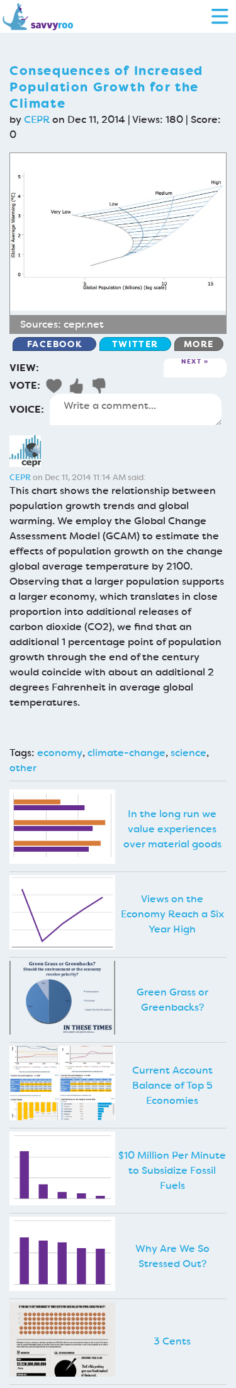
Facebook (54, 344)
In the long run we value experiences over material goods (172, 829)
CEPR (37, 119)
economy (59, 752)
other (23, 767)
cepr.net (84, 324)
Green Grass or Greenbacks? (172, 999)
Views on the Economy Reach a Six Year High (172, 914)
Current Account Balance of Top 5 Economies (172, 1085)
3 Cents (172, 1341)
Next (191, 361)
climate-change (126, 752)
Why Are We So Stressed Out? (172, 1256)
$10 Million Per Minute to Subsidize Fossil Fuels (172, 1170)
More (199, 344)
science (188, 752)
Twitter (135, 344)
